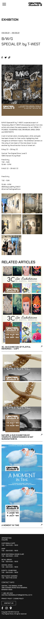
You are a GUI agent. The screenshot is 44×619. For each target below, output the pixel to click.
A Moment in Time (10, 525)
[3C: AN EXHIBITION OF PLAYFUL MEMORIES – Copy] (41, 346)
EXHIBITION (10, 20)
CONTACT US (8, 603)
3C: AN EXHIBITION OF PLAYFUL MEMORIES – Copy (16, 348)
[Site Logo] (35, 4)
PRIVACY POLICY (7, 598)
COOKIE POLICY (19, 598)
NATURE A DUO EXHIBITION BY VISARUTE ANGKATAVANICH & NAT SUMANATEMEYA (17, 437)
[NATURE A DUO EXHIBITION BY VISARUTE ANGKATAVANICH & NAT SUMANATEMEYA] (41, 435)
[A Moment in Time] (41, 525)
